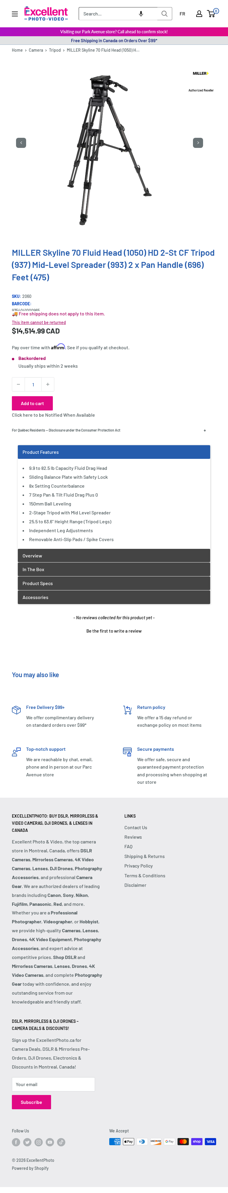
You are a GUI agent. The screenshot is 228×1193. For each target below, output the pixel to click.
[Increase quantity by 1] (48, 384)
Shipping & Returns (144, 856)
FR (182, 13)
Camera (36, 50)
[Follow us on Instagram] (38, 1142)
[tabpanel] (114, 496)
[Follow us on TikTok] (61, 1142)
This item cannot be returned (39, 322)
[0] (211, 13)
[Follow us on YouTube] (50, 1142)
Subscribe (31, 1102)
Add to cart (32, 403)
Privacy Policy (138, 865)
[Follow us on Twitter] (27, 1142)
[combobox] (118, 13)
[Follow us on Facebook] (16, 1142)
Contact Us (135, 827)
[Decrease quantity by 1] (18, 384)
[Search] (164, 13)
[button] (141, 13)
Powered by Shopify (30, 1168)
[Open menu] (15, 14)
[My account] (199, 13)
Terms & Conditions (144, 875)
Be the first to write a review (114, 630)
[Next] (198, 143)
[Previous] (21, 143)
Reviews (133, 837)
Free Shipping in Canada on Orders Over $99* (114, 40)
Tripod (55, 50)
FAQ (128, 846)
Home (17, 50)
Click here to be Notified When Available (53, 415)
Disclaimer (135, 885)
